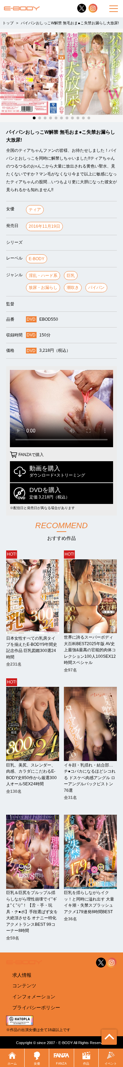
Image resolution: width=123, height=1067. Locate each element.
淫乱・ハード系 (43, 276)
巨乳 (71, 276)
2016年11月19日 (44, 226)
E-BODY (36, 259)
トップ (8, 23)
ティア (35, 210)
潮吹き (73, 287)
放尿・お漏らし (43, 287)
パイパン (96, 287)
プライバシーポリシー (36, 1007)
